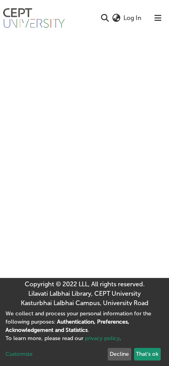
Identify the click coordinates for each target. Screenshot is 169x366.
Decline (119, 354)
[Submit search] (105, 18)
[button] (116, 18)
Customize (19, 354)
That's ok (147, 354)
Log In (132, 18)
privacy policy (102, 338)
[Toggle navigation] (158, 18)
